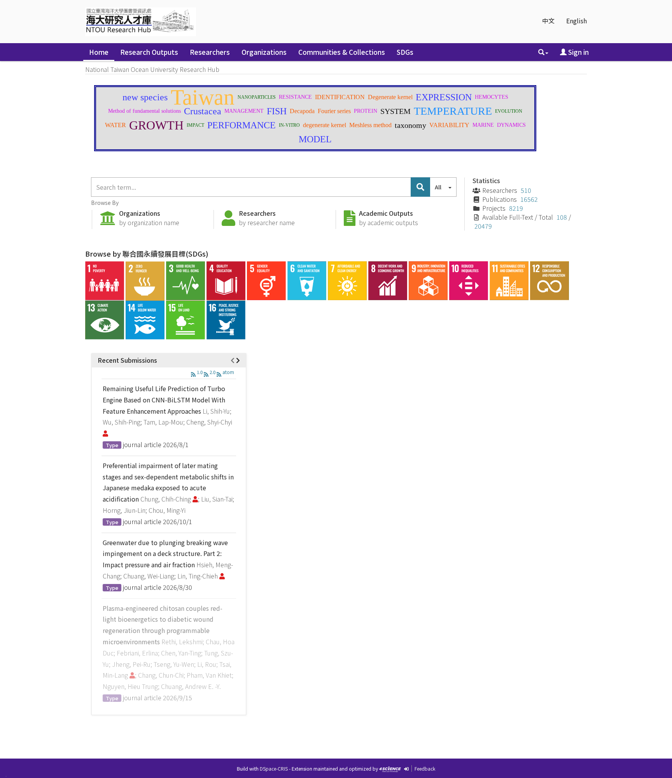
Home (98, 52)
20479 (483, 226)
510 (526, 190)
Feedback (425, 768)
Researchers (210, 52)
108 (561, 217)
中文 (548, 20)
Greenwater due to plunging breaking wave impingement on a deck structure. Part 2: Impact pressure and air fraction (165, 554)
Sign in (578, 52)
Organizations (264, 52)
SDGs (405, 52)
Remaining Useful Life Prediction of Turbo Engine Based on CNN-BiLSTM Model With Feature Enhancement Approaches (164, 400)
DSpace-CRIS (274, 768)
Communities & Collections (341, 52)
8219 (516, 208)
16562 (529, 199)
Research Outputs (149, 52)
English (576, 20)
